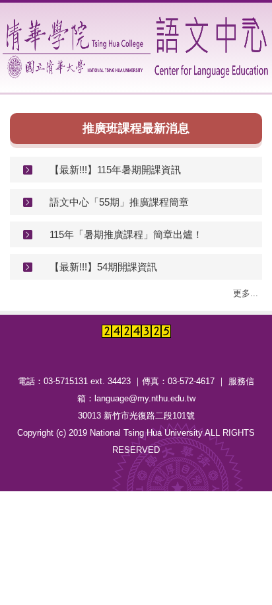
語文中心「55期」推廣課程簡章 (119, 202)
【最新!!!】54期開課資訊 (103, 266)
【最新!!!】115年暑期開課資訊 (115, 169)
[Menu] (249, 23)
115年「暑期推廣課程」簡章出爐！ (126, 234)
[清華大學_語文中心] (137, 48)
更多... (245, 293)
